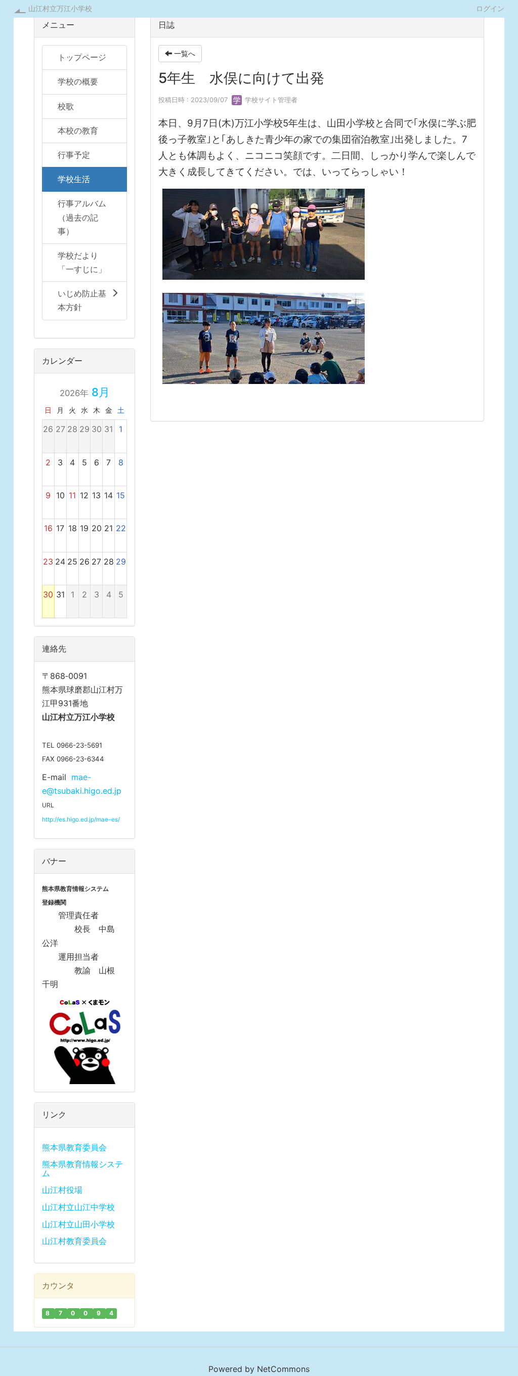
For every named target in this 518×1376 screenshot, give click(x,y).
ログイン (490, 8)
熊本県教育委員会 (74, 1147)
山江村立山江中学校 (78, 1207)
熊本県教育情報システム (82, 1168)
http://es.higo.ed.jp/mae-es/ (81, 819)
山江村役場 (62, 1190)
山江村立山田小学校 (78, 1224)
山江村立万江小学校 (60, 8)
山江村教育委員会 (74, 1241)
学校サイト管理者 (270, 100)
